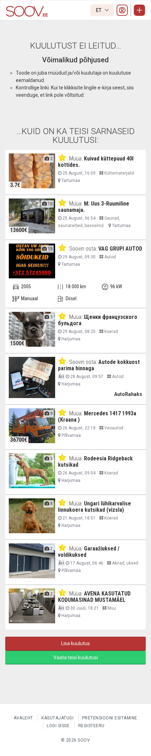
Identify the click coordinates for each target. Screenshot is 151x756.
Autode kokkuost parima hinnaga (99, 365)
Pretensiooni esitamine (109, 718)
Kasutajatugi (57, 718)
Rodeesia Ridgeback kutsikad (95, 461)
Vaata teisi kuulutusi (75, 657)
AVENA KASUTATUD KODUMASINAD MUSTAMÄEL (94, 596)
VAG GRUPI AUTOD (120, 248)
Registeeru (91, 725)
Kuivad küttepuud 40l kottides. (95, 161)
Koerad (110, 331)
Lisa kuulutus (75, 643)
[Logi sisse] (122, 10)
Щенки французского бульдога (97, 320)
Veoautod (113, 428)
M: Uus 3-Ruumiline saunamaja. (93, 206)
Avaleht (23, 718)
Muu (111, 608)
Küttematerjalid (118, 173)
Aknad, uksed (124, 563)
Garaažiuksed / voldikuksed (88, 551)
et (99, 10)
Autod (109, 256)
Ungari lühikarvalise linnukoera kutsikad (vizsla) (94, 506)
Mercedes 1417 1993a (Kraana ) (97, 416)
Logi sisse (58, 725)
